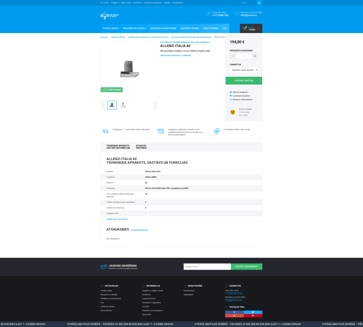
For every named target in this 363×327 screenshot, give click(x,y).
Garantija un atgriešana (152, 3)
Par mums (105, 3)
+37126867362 (220, 15)
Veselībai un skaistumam (111, 298)
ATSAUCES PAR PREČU (141, 147)
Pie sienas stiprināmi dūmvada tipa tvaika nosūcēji (191, 37)
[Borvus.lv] (110, 15)
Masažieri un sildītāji (109, 295)
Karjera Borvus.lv (149, 298)
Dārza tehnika (106, 310)
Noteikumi (137, 3)
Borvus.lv (104, 37)
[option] (112, 105)
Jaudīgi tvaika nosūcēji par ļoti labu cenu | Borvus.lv (148, 37)
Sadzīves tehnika (118, 37)
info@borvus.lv (249, 15)
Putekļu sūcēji (106, 291)
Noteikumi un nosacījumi (152, 310)
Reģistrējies (188, 295)
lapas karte (146, 314)
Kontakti (167, 3)
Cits (102, 302)
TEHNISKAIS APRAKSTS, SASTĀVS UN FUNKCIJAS (118, 147)
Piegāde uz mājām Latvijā (121, 3)
